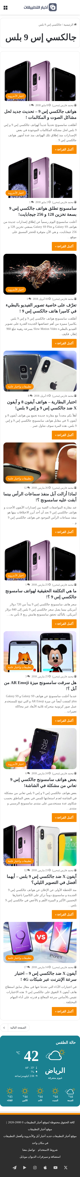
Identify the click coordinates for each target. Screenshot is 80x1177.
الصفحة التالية (18, 1027)
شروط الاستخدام (48, 1149)
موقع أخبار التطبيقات (40, 1129)
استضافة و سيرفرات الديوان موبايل (40, 1156)
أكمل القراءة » (64, 149)
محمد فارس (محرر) (62, 105)
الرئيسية (69, 24)
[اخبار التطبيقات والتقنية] (40, 7)
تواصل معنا (28, 1149)
